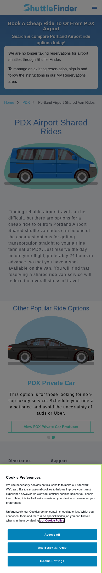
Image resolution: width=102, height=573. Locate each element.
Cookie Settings (52, 561)
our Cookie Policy (52, 520)
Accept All (52, 534)
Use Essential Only (52, 547)
